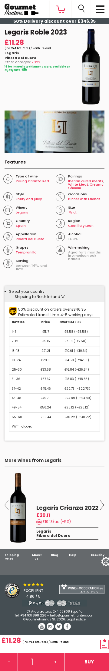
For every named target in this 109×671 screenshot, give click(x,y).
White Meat (78, 184)
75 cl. (72, 212)
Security (97, 555)
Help (72, 555)
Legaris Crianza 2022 (67, 508)
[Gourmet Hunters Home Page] (19, 7)
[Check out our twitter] (59, 629)
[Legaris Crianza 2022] (18, 508)
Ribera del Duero (20, 57)
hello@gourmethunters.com (72, 615)
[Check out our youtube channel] (42, 629)
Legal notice (76, 619)
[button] (40, 296)
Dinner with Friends (84, 199)
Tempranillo (26, 252)
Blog (54, 555)
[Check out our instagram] (51, 629)
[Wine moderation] (81, 589)
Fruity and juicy (29, 199)
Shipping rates (12, 556)
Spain (21, 225)
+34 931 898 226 (33, 615)
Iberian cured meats (85, 181)
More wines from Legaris (33, 460)
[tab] (54, 294)
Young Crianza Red (32, 181)
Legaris (12, 53)
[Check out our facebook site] (67, 629)
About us (37, 556)
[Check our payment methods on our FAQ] (54, 603)
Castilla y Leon (81, 225)
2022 (35, 62)
